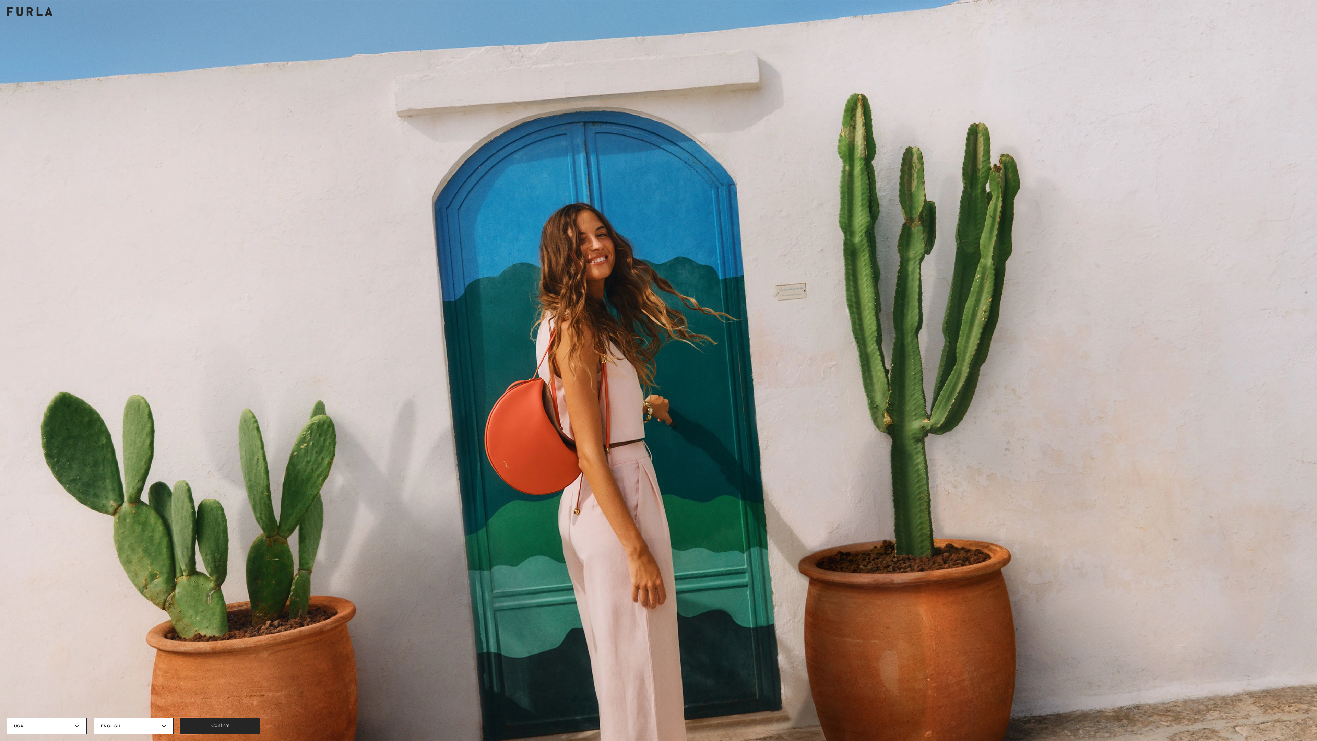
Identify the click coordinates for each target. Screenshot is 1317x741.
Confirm (220, 725)
